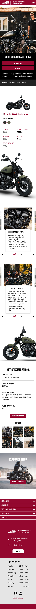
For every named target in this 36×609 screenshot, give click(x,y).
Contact (18, 551)
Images (24, 83)
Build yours (18, 63)
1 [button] (14, 254)
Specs (18, 83)
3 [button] (21, 254)
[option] (18, 230)
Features (12, 83)
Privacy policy (18, 598)
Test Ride (18, 68)
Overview (5, 83)
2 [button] (18, 254)
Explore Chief (18, 481)
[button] (3, 254)
